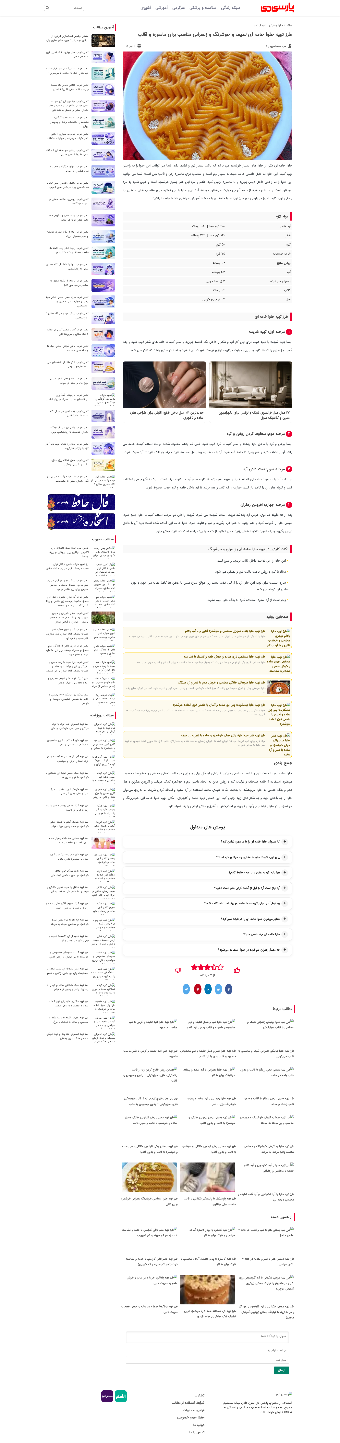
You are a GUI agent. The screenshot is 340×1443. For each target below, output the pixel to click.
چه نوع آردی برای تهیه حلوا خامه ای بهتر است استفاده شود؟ (242, 903)
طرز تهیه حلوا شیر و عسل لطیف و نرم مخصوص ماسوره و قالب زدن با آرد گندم (208, 1054)
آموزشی (161, 8)
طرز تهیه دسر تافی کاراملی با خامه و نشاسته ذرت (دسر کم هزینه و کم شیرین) (152, 1261)
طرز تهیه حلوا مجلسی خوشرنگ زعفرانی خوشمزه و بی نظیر (149, 1201)
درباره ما (198, 1425)
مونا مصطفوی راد (276, 46)
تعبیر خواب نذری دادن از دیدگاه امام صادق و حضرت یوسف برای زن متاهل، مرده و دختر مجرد (67, 650)
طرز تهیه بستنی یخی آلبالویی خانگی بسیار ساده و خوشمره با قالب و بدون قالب (150, 1149)
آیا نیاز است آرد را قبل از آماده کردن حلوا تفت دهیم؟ (247, 888)
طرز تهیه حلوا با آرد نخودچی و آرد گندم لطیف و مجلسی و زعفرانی (266, 1197)
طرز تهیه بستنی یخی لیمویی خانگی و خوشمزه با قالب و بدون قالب (209, 1149)
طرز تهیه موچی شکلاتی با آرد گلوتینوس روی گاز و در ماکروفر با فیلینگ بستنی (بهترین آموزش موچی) (266, 1312)
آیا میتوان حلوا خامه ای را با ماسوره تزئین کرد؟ (250, 841)
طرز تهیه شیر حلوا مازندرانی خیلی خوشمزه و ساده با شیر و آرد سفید (222, 735)
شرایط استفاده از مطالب (188, 1402)
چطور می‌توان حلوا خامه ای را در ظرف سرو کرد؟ (250, 919)
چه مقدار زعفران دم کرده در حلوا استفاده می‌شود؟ (249, 949)
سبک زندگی (230, 8)
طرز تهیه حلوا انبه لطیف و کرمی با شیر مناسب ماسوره (150, 1054)
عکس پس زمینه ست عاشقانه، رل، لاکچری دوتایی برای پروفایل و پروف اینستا (69, 552)
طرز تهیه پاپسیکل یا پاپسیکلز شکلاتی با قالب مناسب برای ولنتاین (210, 1201)
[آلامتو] (120, 1402)
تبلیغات (199, 1395)
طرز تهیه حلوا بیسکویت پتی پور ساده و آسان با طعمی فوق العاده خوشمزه (219, 705)
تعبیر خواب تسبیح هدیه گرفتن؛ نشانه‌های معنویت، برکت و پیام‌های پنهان (69, 122)
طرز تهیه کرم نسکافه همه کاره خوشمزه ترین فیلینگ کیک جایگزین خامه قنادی (210, 1314)
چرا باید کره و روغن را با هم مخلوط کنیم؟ (254, 872)
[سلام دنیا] (107, 1402)
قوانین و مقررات (193, 1410)
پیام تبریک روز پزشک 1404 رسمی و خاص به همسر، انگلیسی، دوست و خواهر (69, 699)
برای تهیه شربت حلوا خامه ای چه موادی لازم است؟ (248, 857)
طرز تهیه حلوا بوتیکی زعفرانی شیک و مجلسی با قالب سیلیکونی (266, 1054)
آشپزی (145, 8)
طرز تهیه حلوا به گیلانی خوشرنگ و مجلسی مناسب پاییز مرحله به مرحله (269, 1149)
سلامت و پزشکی (202, 8)
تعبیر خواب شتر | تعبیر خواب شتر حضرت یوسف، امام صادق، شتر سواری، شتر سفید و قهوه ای (67, 634)
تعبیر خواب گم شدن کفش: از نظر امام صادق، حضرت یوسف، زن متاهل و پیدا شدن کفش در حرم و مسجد (67, 601)
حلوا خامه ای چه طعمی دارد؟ (261, 934)
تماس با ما (196, 1432)
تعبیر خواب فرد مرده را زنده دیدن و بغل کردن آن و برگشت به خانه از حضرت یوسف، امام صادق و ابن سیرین (67, 666)
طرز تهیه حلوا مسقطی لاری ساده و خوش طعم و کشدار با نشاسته (224, 656)
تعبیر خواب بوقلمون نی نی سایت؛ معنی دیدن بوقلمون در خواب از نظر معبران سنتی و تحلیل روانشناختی (69, 105)
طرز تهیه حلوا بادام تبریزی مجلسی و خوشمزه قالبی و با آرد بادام (225, 631)
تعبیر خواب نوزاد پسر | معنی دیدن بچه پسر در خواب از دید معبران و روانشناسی (67, 301)
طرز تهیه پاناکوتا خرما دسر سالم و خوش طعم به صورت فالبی (149, 1309)
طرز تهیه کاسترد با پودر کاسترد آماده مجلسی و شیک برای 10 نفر (208, 1261)
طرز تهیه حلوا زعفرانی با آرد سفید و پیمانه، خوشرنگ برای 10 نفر (211, 1101)
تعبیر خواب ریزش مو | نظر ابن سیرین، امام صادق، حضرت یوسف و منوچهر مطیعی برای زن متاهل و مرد (68, 585)
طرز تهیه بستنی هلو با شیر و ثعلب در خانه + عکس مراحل (268, 1261)
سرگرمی (178, 8)
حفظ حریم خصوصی (190, 1417)
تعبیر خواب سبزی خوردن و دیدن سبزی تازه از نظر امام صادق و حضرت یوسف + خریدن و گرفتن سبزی (68, 617)
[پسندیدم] (237, 969)
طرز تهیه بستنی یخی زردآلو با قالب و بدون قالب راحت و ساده (269, 1101)
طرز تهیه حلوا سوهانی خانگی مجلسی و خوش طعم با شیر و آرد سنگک (221, 682)
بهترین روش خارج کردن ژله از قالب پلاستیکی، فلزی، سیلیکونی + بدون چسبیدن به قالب (150, 1101)
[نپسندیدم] (178, 969)
